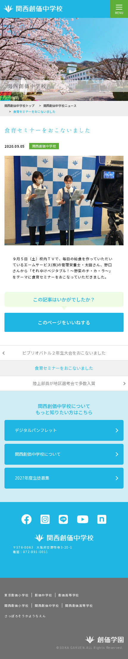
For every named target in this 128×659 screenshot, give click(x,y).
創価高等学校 (68, 595)
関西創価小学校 (16, 605)
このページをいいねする (64, 322)
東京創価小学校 (16, 595)
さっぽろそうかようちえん (25, 616)
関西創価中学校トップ (19, 105)
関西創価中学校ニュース (60, 105)
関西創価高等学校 (79, 605)
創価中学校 (43, 595)
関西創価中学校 (47, 605)
